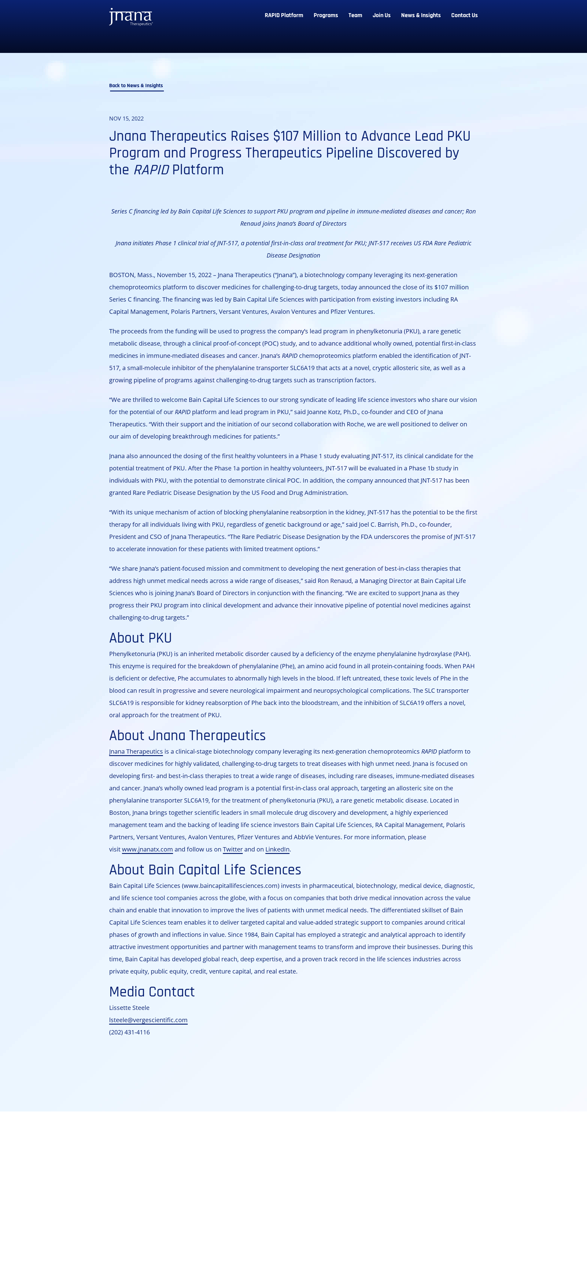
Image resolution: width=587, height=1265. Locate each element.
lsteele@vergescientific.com (148, 1020)
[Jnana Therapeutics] (131, 17)
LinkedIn (277, 849)
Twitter (233, 849)
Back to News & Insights (136, 86)
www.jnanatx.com (147, 849)
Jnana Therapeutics (136, 751)
